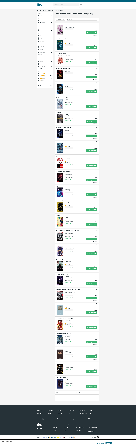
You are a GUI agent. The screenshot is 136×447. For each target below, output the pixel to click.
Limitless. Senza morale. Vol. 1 (62, 377)
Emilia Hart (68, 217)
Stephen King (42, 46)
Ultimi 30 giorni (42, 22)
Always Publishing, (68, 56)
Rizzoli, (66, 115)
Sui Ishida (41, 49)
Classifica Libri (39, 410)
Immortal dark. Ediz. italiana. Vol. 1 (63, 68)
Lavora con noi (78, 430)
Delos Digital (42, 60)
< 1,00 (41, 35)
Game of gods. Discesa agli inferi (63, 127)
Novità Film (70, 408)
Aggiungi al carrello (92, 32)
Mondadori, (67, 71)
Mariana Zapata (69, 40)
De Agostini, (67, 189)
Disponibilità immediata (44, 29)
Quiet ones (58, 24)
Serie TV (70, 413)
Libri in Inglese (39, 413)
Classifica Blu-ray (72, 411)
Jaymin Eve (68, 84)
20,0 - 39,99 (42, 41)
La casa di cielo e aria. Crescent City (64, 333)
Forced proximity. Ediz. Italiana (63, 83)
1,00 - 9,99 (41, 37)
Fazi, (65, 218)
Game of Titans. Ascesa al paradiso (64, 171)
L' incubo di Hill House (60, 304)
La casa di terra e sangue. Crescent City (65, 318)
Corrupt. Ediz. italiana (61, 53)
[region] (68, 443)
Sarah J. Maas (68, 320)
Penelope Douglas (69, 25)
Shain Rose (68, 55)
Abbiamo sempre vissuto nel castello (64, 348)
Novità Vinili (60, 413)
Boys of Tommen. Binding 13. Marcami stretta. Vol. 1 (67, 186)
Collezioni (49, 413)
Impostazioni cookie (100, 443)
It (56, 156)
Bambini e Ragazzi (72, 414)
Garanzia (65, 430)
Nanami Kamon (68, 261)
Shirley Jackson (68, 305)
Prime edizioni (50, 408)
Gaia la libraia (55, 430)
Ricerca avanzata (81, 5)
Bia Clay (67, 99)
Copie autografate (51, 411)
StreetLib (41, 61)
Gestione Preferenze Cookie (68, 431)
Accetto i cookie (109, 443)
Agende (91, 410)
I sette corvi (58, 142)
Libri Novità (39, 408)
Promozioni (42, 15)
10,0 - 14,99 (41, 38)
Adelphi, (66, 307)
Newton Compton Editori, (69, 27)
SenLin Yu (67, 114)
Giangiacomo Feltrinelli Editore (92, 427)
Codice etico (78, 431)
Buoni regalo (55, 427)
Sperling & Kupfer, (67, 86)
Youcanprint (42, 64)
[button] (77, 4)
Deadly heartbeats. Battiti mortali (63, 97)
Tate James (72, 84)
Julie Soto (67, 246)
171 (79, 392)
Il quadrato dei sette (60, 200)
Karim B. (67, 379)
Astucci (91, 414)
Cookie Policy (49, 445)
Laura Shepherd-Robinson (70, 202)
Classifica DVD (71, 410)
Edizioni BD (41, 63)
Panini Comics (42, 66)
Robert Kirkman (42, 47)
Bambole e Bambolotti (83, 413)
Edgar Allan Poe (42, 52)
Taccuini (91, 408)
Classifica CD (60, 410)
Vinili (59, 411)
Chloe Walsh (68, 187)
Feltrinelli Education (91, 431)
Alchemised (58, 112)
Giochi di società (82, 411)
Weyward (58, 215)
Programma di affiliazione (80, 427)
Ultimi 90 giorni (42, 20)
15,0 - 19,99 (41, 39)
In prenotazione (42, 30)
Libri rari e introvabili (51, 410)
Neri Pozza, (66, 204)
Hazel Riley (68, 173)
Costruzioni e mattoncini (83, 408)
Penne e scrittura (92, 411)
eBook (38, 414)
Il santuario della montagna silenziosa (64, 259)
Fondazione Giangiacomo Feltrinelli (92, 429)
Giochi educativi (82, 410)
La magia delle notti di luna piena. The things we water (68, 38)
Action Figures (81, 414)
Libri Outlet (39, 411)
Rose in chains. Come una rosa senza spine (65, 245)
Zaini (90, 413)
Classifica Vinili (60, 414)
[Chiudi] (134, 443)
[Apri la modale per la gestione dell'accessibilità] (97, 437)
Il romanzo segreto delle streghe (63, 363)
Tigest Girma (68, 70)
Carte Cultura (66, 427)
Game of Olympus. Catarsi (62, 274)
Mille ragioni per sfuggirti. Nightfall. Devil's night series (68, 289)
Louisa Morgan (68, 364)
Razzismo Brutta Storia (91, 432)
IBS (40, 85)
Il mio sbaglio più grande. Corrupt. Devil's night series (67, 230)
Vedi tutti (40, 54)
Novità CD (60, 408)
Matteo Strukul (68, 143)
